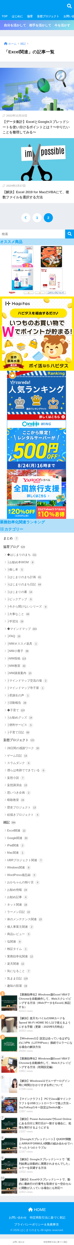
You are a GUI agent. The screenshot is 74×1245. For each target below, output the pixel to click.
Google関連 (17, 838)
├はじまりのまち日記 (24, 584)
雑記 (9, 822)
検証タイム (16, 948)
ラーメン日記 (18, 912)
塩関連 (14, 941)
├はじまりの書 (19, 591)
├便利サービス (19, 724)
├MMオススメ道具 (22, 643)
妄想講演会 (17, 785)
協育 (30, 16)
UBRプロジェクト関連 (24, 860)
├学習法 (15, 621)
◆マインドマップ (22, 628)
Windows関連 (18, 867)
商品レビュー (18, 934)
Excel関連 (16, 830)
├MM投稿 (16, 658)
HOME (39, 1209)
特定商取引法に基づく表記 (47, 1217)
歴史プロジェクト (21, 807)
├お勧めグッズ (19, 717)
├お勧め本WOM (20, 562)
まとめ (10, 538)
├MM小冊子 (17, 651)
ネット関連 (17, 904)
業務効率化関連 (20, 956)
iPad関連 (15, 845)
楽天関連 (15, 963)
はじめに (17, 16)
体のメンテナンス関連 (24, 919)
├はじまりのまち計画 (24, 577)
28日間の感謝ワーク (23, 748)
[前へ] (25, 217)
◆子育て (16, 710)
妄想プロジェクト (48, 16)
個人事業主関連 (19, 926)
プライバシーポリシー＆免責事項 (36, 1224)
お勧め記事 (16, 897)
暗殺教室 (15, 799)
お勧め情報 (17, 889)
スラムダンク (18, 763)
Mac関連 (15, 852)
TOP (4, 16)
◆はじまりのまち (22, 554)
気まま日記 (17, 978)
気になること (18, 971)
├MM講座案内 (19, 673)
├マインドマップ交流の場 (26, 680)
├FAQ (13, 636)
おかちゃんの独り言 (22, 882)
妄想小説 (15, 777)
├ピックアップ (19, 599)
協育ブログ (14, 546)
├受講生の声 (18, 695)
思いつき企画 (18, 792)
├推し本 (15, 569)
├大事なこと (18, 614)
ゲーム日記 (17, 755)
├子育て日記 (18, 732)
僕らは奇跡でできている (25, 770)
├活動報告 (16, 702)
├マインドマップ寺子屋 (25, 687)
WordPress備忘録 (21, 875)
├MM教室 (16, 665)
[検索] (69, 234)
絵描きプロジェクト (22, 814)
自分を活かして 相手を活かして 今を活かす (37, 25)
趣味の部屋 (17, 985)
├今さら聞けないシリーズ (26, 606)
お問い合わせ (18, 1217)
